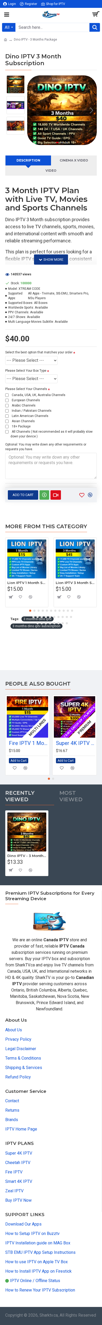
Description (28, 160)
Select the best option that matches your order (38, 352)
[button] (32, 110)
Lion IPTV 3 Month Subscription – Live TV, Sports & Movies (75, 583)
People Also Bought (38, 684)
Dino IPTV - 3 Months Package (26, 856)
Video (51, 170)
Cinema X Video (74, 160)
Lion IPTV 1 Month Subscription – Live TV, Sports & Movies (26, 583)
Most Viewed (70, 796)
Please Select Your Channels (26, 389)
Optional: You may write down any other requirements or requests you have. (45, 447)
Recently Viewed (20, 796)
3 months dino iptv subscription (36, 626)
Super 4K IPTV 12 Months (75, 743)
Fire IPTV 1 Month (28, 743)
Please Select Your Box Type (25, 370)
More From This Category (46, 526)
